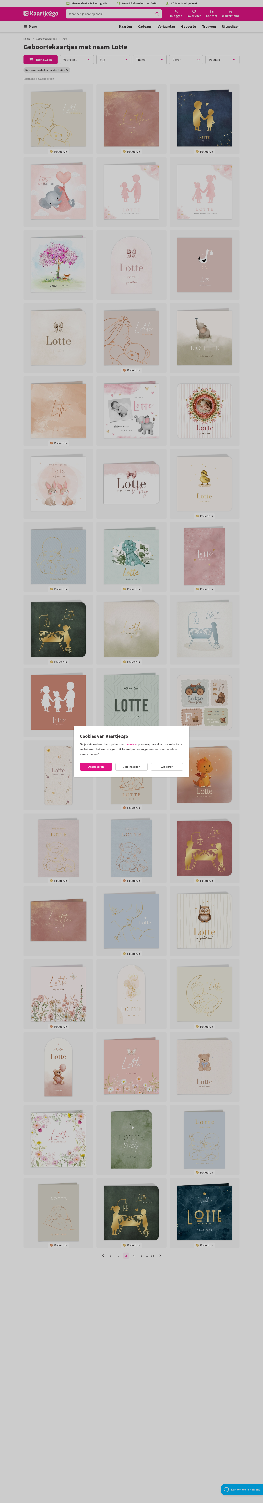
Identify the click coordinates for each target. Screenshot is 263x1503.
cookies (131, 744)
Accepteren (96, 767)
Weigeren (167, 767)
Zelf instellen (131, 767)
